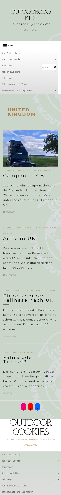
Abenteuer (7, 65)
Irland (25, 228)
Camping (7, 170)
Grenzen (8, 352)
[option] (30, 148)
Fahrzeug (7, 78)
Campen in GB (24, 175)
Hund (6, 291)
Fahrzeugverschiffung (14, 84)
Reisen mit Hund (11, 72)
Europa (17, 170)
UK (23, 170)
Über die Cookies (12, 59)
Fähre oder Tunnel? (19, 359)
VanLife (46, 170)
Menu (9, 45)
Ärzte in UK (19, 238)
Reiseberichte (36, 228)
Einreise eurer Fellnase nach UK (28, 298)
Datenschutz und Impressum (17, 90)
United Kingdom (33, 170)
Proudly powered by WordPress (22, 439)
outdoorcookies (30, 15)
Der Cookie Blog (11, 53)
